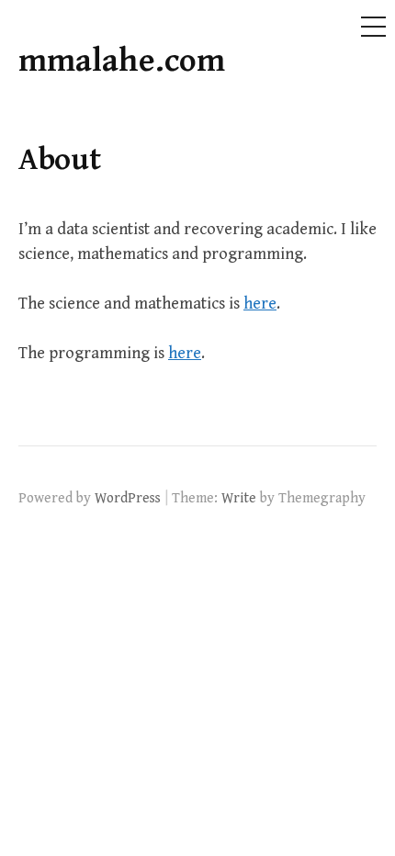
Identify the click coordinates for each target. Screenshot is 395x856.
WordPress (128, 498)
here (259, 303)
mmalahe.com (121, 61)
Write (238, 498)
